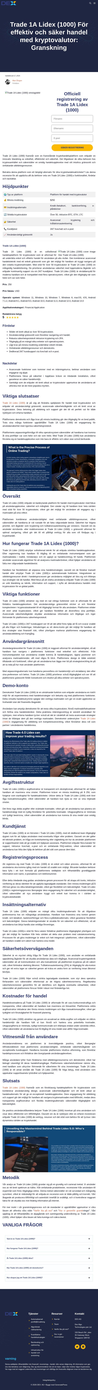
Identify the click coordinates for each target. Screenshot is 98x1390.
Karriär (57, 1319)
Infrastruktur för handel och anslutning (37, 1352)
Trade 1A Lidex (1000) (14, 403)
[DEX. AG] (8, 3)
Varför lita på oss (43, 1210)
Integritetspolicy (49, 1380)
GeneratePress (61, 1385)
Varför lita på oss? (61, 1329)
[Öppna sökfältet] (90, 3)
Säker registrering (72, 147)
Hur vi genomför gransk (71, 1210)
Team (56, 1324)
